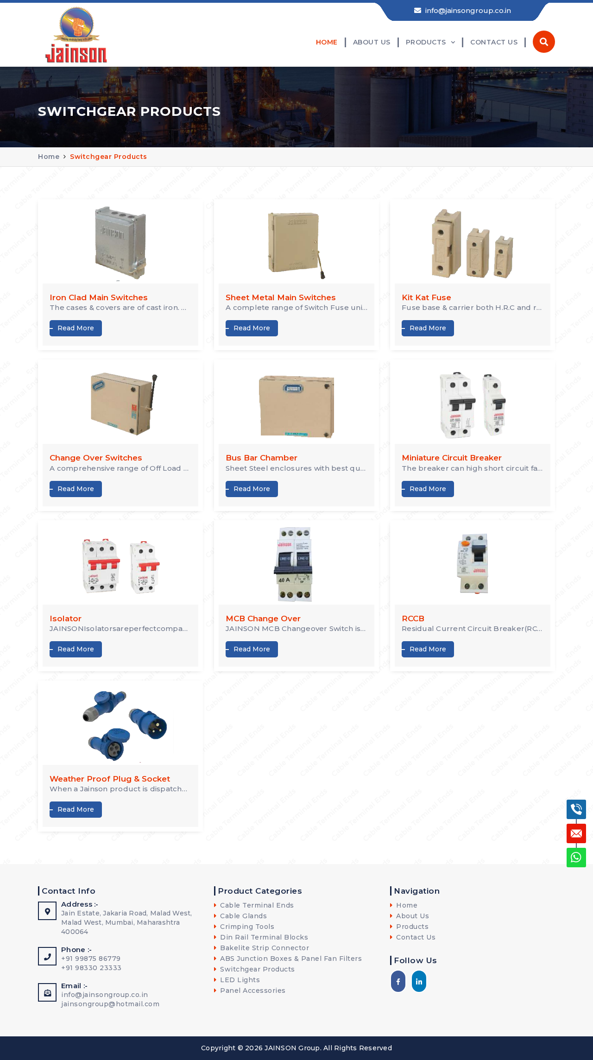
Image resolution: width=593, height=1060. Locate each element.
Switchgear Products (108, 156)
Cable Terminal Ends (256, 905)
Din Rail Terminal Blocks (263, 937)
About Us (372, 42)
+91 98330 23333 (91, 968)
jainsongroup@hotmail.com (110, 1004)
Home (327, 42)
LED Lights (239, 980)
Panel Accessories (252, 990)
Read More (75, 328)
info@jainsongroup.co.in (467, 10)
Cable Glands (242, 916)
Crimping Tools (246, 926)
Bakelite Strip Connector (263, 948)
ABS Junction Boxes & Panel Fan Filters (290, 958)
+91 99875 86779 (91, 958)
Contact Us (493, 42)
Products (426, 42)
